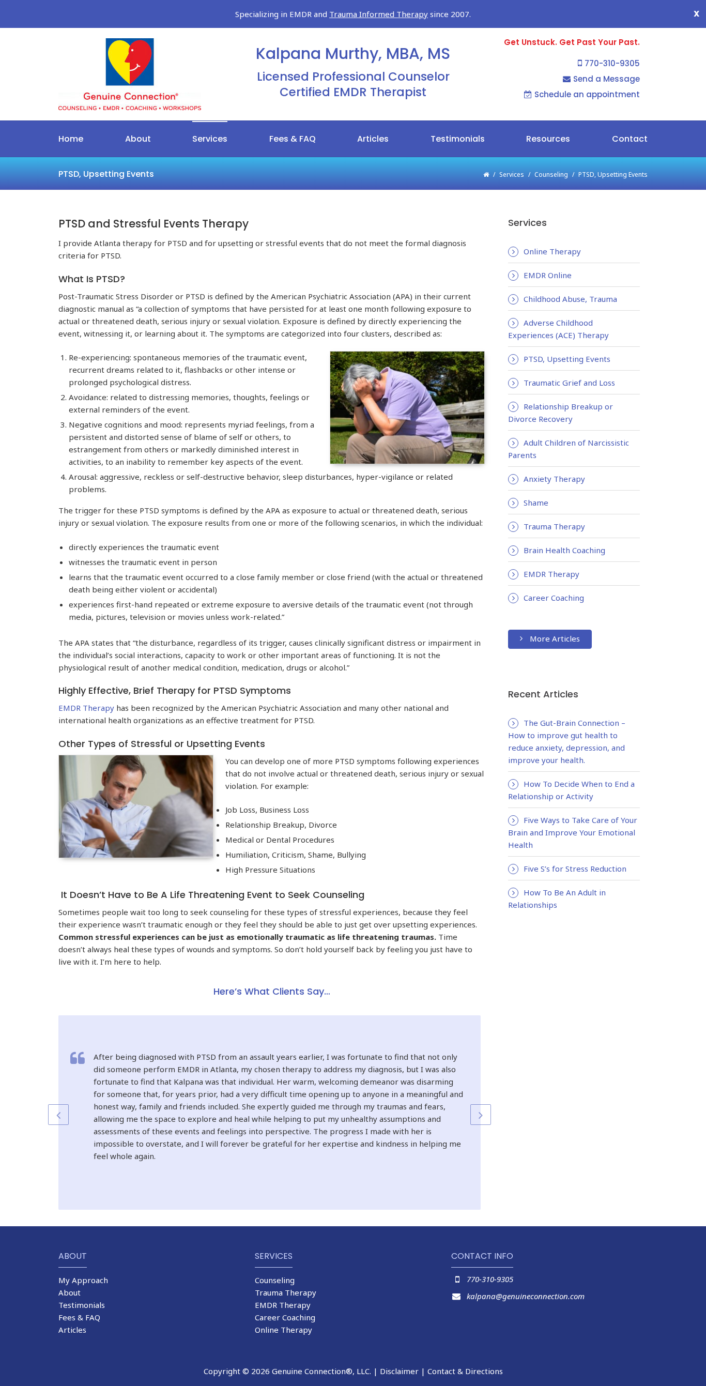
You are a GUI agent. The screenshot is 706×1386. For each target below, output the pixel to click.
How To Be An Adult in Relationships (557, 898)
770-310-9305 (612, 63)
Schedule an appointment (587, 94)
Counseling (551, 174)
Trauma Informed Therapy (378, 14)
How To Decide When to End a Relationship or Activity (571, 790)
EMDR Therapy (86, 708)
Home (70, 139)
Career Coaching (554, 597)
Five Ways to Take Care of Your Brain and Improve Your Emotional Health (572, 832)
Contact (630, 139)
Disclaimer (399, 1371)
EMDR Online (548, 275)
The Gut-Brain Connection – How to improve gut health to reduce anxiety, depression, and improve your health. (566, 741)
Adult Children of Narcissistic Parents (568, 448)
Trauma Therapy (554, 526)
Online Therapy (552, 251)
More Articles (555, 638)
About (138, 139)
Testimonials (458, 139)
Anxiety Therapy (554, 479)
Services (209, 139)
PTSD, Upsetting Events (567, 359)
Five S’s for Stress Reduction (575, 868)
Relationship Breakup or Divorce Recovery (560, 412)
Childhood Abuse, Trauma (570, 299)
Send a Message (606, 78)
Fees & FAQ (292, 139)
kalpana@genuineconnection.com (526, 1296)
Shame (536, 502)
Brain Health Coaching (564, 550)
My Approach (83, 1280)
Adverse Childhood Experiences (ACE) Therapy (558, 328)
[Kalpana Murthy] (156, 74)
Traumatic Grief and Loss (569, 382)
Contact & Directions (465, 1371)
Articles (373, 139)
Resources (548, 139)
